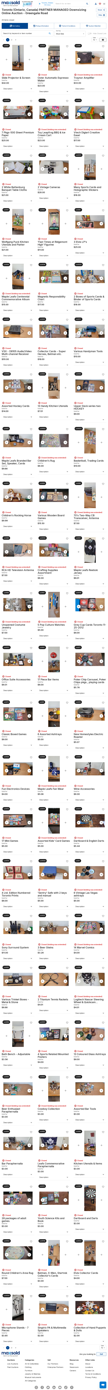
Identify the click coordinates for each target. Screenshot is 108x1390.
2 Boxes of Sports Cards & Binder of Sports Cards (89, 298)
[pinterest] (71, 1387)
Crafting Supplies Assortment (48, 571)
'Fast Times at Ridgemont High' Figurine (52, 243)
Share (100, 10)
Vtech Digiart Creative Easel (87, 134)
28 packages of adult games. (14, 1219)
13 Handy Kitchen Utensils (53, 406)
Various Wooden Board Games (51, 517)
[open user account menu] (96, 4)
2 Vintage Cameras (49, 187)
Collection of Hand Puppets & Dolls (90, 1329)
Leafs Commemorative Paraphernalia (51, 1165)
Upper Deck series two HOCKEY (87, 407)
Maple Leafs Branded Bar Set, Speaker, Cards (16, 462)
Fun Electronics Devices (16, 789)
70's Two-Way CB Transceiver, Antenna (86, 517)
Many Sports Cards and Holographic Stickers (87, 188)
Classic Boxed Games (14, 734)
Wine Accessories (84, 789)
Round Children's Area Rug (17, 1273)
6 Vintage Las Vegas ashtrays (86, 894)
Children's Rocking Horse (16, 515)
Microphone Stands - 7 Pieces (15, 1329)
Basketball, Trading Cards (89, 460)
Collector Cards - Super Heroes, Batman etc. (52, 352)
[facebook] (42, 1387)
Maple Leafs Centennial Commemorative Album (16, 298)
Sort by (58, 31)
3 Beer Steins (45, 947)
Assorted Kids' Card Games (54, 841)
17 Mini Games (10, 841)
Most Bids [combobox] (60, 34)
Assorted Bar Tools (85, 1109)
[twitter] (48, 1387)
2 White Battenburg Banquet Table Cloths (14, 188)
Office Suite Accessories (16, 679)
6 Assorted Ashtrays (50, 734)
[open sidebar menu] (104, 4)
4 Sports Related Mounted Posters (53, 1055)
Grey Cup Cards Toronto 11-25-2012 (90, 626)
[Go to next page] (15, 40)
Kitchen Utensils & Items (88, 1163)
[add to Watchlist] (31, 46)
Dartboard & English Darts (89, 841)
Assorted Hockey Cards (15, 406)
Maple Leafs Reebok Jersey (86, 571)
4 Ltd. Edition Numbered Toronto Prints (16, 894)
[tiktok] (65, 1387)
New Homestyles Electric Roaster (88, 735)
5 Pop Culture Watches (51, 624)
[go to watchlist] (100, 4)
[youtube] (59, 1387)
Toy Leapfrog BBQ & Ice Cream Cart (51, 134)
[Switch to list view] (103, 40)
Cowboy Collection (49, 1109)
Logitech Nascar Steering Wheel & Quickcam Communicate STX (89, 1001)
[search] (87, 4)
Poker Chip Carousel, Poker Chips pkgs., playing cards (90, 681)
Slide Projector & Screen (16, 77)
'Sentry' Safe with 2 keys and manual (52, 894)
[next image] (29, 59)
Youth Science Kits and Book (51, 1219)
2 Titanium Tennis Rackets (53, 999)
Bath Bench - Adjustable (16, 1054)
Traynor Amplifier (84, 77)
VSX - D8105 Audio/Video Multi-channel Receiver (17, 352)
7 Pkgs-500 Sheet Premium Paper (18, 134)
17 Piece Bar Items (48, 679)
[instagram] (36, 1387)
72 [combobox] (94, 40)
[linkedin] (54, 1387)
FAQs (100, 15)
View (94, 37)
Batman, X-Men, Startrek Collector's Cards (52, 1274)
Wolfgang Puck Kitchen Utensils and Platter (15, 243)
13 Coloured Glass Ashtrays (90, 1054)
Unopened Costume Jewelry (13, 626)
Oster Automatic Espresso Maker (53, 79)
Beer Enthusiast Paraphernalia (11, 1110)
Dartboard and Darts (86, 1218)
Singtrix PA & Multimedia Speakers (52, 1329)
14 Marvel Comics (84, 947)
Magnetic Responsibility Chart (51, 298)
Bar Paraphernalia (12, 1163)
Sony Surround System (15, 947)
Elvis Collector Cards (86, 1273)
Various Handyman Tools (88, 351)
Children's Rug (46, 460)
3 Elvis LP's (80, 242)
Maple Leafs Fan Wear (51, 789)
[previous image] (6, 59)
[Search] (50, 33)
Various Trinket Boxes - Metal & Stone (15, 1001)
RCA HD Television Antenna (18, 570)
